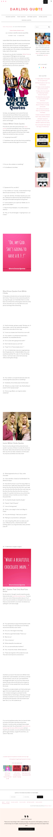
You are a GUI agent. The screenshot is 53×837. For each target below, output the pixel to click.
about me (38, 53)
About (3, 802)
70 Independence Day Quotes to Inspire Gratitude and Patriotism (43, 98)
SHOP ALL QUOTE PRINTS (26, 829)
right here (45, 55)
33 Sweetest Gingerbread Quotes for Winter (19, 759)
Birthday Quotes (32, 16)
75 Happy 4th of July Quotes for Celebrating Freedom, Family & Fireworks (42, 92)
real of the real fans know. (19, 596)
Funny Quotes (22, 802)
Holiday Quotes (10, 16)
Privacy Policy (48, 805)
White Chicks (26, 54)
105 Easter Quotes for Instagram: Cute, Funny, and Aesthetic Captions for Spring (43, 120)
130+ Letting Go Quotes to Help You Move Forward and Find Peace (42, 110)
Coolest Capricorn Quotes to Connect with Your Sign (16, 756)
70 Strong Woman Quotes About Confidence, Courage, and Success (42, 104)
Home (4, 26)
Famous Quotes (9, 26)
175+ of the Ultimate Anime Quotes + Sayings (17, 774)
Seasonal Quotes (26, 20)
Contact (8, 802)
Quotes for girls (20, 30)
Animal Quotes (43, 16)
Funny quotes (21, 16)
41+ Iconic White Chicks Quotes (17, 33)
